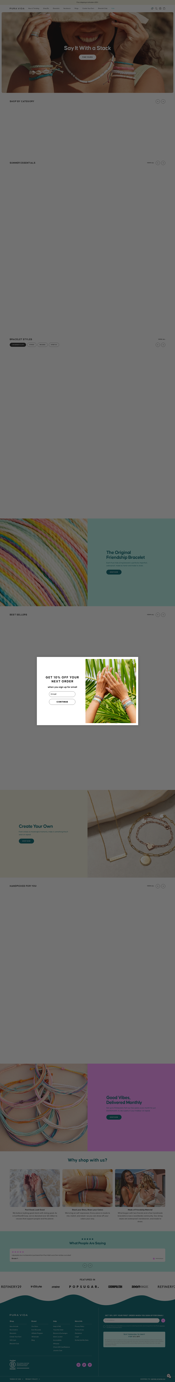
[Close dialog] (134, 661)
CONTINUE (62, 701)
